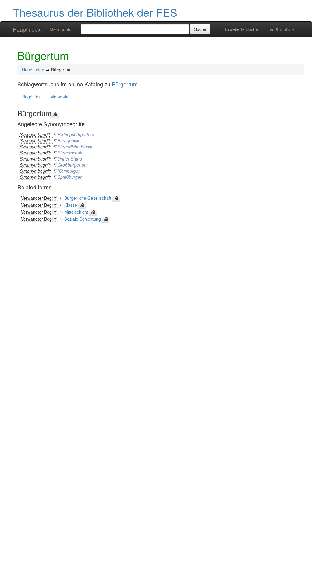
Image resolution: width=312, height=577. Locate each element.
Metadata (59, 97)
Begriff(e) (31, 97)
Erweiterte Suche (241, 29)
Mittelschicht (76, 212)
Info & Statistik (281, 29)
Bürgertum (125, 84)
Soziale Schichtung (82, 219)
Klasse (70, 205)
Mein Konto (61, 29)
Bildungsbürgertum (76, 134)
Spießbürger (70, 177)
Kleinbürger (69, 171)
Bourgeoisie (69, 140)
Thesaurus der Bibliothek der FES (95, 12)
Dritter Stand (70, 159)
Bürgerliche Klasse (76, 146)
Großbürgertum (73, 165)
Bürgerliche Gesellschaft (87, 198)
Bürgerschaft (70, 153)
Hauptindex (27, 29)
